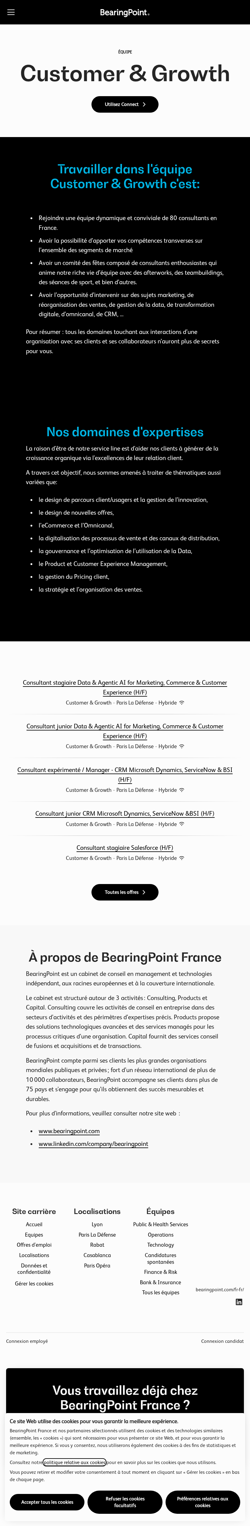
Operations (160, 1234)
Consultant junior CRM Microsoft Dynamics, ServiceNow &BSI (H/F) (125, 813)
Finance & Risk (160, 1272)
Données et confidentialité (34, 1268)
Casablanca (97, 1255)
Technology (160, 1244)
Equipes (34, 1234)
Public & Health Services (160, 1224)
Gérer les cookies (34, 1283)
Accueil (34, 1224)
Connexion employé (27, 1341)
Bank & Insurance (160, 1282)
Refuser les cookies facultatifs (125, 1502)
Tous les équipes (160, 1292)
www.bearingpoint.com (69, 1131)
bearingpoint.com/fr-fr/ (220, 1289)
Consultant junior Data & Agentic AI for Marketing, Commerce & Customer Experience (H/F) (125, 731)
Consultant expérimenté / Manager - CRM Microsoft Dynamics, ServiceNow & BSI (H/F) (125, 774)
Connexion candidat (222, 1341)
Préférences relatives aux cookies (202, 1502)
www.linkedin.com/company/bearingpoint (93, 1143)
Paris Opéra (97, 1265)
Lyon (97, 1224)
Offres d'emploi (34, 1244)
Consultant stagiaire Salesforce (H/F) (125, 847)
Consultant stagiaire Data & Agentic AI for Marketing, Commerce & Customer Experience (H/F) (125, 687)
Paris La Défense (97, 1234)
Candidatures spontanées (160, 1258)
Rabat (97, 1244)
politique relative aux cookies (74, 1462)
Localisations (34, 1255)
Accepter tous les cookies (47, 1502)
